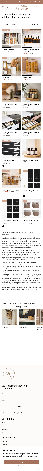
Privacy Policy (25, 409)
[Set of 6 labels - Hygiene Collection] (31, 178)
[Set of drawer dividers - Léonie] (11, 148)
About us (4, 441)
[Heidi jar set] (11, 66)
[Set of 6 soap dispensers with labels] (31, 38)
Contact (4, 444)
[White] (6, 166)
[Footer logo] (9, 373)
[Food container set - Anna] (11, 178)
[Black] (3, 166)
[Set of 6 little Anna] (11, 38)
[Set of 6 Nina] (31, 66)
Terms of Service (34, 409)
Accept (21, 462)
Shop (3, 422)
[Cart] (40, 7)
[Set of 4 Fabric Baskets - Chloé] (31, 208)
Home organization (7, 426)
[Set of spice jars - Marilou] (11, 92)
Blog (3, 432)
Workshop (5, 429)
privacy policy (33, 456)
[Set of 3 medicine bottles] (31, 148)
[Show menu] (3, 7)
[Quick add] (24, 45)
